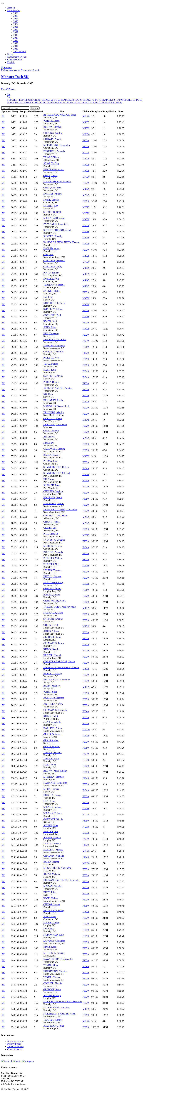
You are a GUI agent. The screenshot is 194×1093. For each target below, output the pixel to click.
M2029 (85, 158)
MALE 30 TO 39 (61, 102)
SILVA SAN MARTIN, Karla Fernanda (62, 1001)
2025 (15, 16)
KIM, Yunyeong (51, 333)
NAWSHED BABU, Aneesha (58, 959)
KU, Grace (48, 928)
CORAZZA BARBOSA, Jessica (59, 661)
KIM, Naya (48, 442)
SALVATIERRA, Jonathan (56, 1007)
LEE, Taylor (49, 801)
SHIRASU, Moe (51, 485)
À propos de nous (15, 1041)
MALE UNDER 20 (25, 102)
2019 (15, 32)
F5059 (85, 347)
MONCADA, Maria (53, 612)
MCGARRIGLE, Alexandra (57, 868)
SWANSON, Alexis (53, 376)
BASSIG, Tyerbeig (52, 673)
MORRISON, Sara (52, 546)
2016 (15, 40)
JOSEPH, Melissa (52, 837)
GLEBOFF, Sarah (52, 637)
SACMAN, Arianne (53, 619)
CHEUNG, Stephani (53, 491)
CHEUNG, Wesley (52, 133)
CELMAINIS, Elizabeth (55, 710)
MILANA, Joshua (52, 807)
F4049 (85, 341)
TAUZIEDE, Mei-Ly (53, 412)
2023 (15, 21)
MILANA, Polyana (52, 813)
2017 (15, 37)
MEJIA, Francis (51, 789)
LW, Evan (48, 297)
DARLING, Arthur (52, 728)
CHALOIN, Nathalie (53, 855)
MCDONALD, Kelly (53, 934)
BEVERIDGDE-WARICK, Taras (59, 114)
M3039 (85, 164)
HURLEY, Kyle (51, 278)
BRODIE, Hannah (52, 655)
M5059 (85, 122)
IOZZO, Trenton (51, 862)
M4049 (85, 189)
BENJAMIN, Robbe (53, 400)
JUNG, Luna (49, 916)
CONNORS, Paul (52, 315)
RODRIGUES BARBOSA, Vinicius (61, 667)
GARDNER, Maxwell (54, 260)
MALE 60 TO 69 (113, 102)
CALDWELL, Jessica (54, 448)
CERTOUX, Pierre (52, 418)
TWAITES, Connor (52, 1019)
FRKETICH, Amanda (54, 151)
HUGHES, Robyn (52, 795)
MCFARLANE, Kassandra (56, 145)
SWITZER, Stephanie (54, 345)
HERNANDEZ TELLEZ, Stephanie (61, 880)
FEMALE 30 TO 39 (71, 100)
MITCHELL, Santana (54, 953)
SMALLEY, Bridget (53, 309)
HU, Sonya (48, 479)
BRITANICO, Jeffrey (53, 910)
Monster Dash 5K (15, 77)
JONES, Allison (51, 631)
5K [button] (8, 94)
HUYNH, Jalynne (52, 576)
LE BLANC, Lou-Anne (55, 424)
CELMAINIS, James (53, 643)
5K (8, 97)
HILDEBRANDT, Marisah (56, 679)
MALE (10, 102)
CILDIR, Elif (49, 527)
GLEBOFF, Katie (52, 989)
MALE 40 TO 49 (78, 102)
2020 (15, 29)
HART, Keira (49, 370)
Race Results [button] (13, 10)
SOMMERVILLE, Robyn (56, 467)
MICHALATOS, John (54, 218)
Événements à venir (16, 57)
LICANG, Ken (50, 206)
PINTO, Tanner (51, 272)
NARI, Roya (49, 764)
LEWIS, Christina (52, 843)
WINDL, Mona (50, 965)
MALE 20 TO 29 (43, 102)
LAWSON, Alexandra (54, 940)
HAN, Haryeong (51, 248)
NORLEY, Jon (50, 831)
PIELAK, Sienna (51, 594)
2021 (15, 27)
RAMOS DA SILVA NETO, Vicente (61, 242)
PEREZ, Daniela (51, 382)
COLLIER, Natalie (52, 983)
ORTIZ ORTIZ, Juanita (54, 600)
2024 (15, 18)
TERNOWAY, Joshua (54, 284)
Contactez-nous (14, 59)
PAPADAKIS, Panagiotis (55, 224)
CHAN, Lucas (50, 175)
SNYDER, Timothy (53, 236)
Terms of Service (15, 1046)
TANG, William (51, 157)
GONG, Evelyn (51, 430)
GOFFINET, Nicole (53, 819)
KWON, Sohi (50, 321)
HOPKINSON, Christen (55, 971)
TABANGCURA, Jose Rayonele (59, 606)
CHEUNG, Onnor (52, 588)
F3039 (85, 146)
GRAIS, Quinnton (52, 734)
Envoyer (34, 108)
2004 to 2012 (19, 51)
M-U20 (86, 116)
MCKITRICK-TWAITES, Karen (59, 1013)
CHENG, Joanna (51, 904)
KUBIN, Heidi (50, 716)
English (11, 62)
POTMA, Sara (50, 461)
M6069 (85, 128)
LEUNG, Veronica (52, 570)
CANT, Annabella (52, 722)
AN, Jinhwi (49, 436)
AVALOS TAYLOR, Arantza (57, 388)
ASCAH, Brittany (52, 995)
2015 (15, 43)
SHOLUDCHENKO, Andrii (57, 230)
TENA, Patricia (50, 363)
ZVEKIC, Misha (51, 291)
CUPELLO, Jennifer (53, 351)
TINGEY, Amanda (52, 752)
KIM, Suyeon (50, 947)
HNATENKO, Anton (53, 169)
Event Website (8, 89)
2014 (15, 46)
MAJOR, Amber (51, 922)
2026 (15, 13)
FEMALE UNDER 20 (29, 100)
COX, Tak (48, 254)
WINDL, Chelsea (51, 977)
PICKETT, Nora (51, 357)
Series (10, 54)
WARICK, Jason (51, 121)
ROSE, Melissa (50, 898)
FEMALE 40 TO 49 (91, 100)
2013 (15, 48)
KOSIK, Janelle (51, 199)
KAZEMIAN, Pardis (53, 503)
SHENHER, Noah (52, 212)
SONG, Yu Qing (51, 163)
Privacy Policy (14, 1043)
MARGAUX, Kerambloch (56, 406)
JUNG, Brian (49, 327)
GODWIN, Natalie (52, 139)
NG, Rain (48, 394)
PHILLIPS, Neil (51, 564)
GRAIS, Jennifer (51, 746)
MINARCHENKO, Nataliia (57, 181)
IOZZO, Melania (51, 874)
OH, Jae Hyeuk (50, 625)
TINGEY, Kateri (51, 758)
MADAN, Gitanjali (52, 886)
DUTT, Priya (49, 892)
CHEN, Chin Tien (52, 187)
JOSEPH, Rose (50, 825)
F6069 (85, 711)
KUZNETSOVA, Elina (54, 339)
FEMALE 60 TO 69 (132, 100)
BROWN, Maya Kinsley (55, 770)
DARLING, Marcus (53, 849)
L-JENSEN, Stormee (53, 776)
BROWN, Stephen (52, 127)
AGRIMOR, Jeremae (53, 698)
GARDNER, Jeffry (52, 266)
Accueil (11, 7)
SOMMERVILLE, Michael (56, 473)
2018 (15, 35)
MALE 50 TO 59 (96, 102)
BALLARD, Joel (51, 455)
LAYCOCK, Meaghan (54, 540)
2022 (15, 24)
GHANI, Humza (51, 521)
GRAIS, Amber (51, 740)
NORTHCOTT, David (54, 303)
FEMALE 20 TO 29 (50, 100)
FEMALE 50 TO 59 (112, 100)
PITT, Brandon (50, 534)
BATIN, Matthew (51, 685)
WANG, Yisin (50, 691)
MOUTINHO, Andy (53, 582)
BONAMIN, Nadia (52, 497)
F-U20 (85, 152)
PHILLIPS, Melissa (52, 558)
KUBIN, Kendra (51, 649)
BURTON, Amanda (53, 552)
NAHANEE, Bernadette (55, 783)
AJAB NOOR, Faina (53, 1026)
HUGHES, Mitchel (52, 193)
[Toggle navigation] (2, 3)
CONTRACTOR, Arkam (55, 515)
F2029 (85, 140)
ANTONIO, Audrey (53, 704)
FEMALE (12, 100)
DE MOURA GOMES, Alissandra (60, 509)
